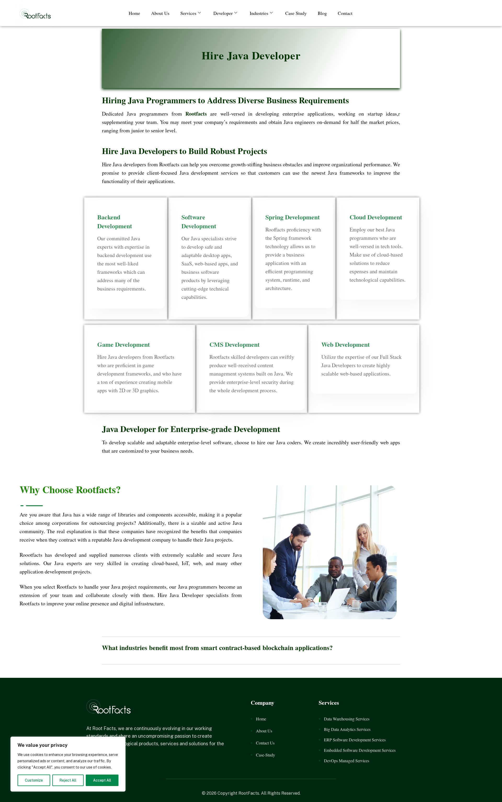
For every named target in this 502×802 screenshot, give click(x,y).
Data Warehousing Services (346, 718)
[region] (68, 764)
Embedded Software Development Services (360, 750)
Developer (223, 13)
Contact (345, 13)
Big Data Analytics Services (347, 729)
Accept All (102, 780)
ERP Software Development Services (355, 739)
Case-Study (265, 755)
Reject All (67, 780)
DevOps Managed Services (346, 760)
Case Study (296, 13)
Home (134, 13)
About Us (160, 13)
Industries (259, 13)
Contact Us (265, 743)
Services (188, 13)
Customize (34, 780)
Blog (322, 13)
